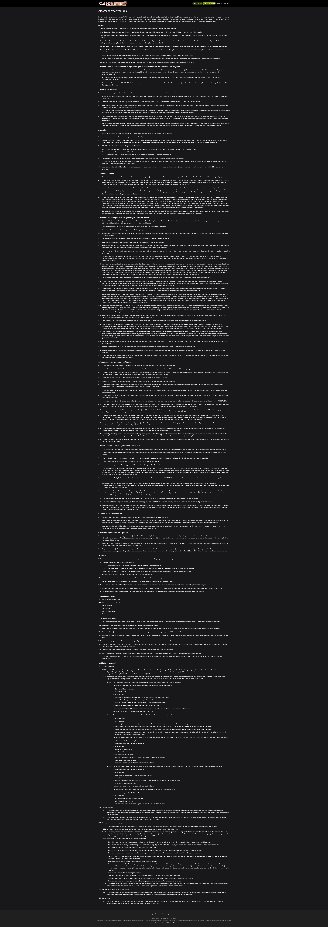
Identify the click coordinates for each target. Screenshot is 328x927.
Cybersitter (228, 920)
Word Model (190, 914)
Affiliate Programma (180, 914)
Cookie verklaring (164, 914)
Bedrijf (171, 914)
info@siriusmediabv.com (172, 922)
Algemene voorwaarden (141, 914)
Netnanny (222, 920)
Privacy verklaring (153, 914)
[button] (219, 3)
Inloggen (226, 3)
